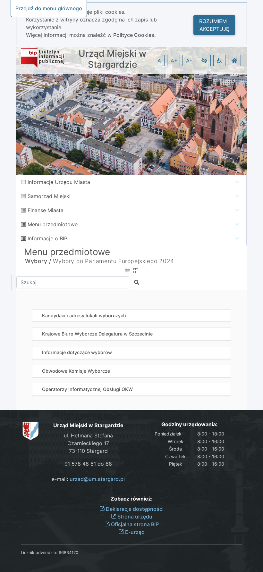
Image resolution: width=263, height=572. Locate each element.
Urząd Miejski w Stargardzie (112, 59)
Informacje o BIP (47, 238)
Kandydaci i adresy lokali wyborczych (84, 315)
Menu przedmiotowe (53, 224)
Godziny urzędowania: (189, 424)
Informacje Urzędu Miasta (59, 182)
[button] (204, 60)
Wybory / (38, 261)
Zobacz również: (132, 499)
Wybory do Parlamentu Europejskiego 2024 (113, 261)
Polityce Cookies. (134, 35)
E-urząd (134, 532)
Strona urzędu (134, 516)
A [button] (159, 60)
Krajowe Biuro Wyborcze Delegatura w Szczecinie (97, 333)
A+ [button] (174, 60)
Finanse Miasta (46, 210)
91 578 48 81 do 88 (88, 463)
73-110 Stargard (88, 451)
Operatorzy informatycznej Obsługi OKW (87, 389)
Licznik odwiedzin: (39, 552)
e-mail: (88, 479)
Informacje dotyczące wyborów (77, 352)
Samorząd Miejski (49, 196)
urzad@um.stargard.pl (97, 479)
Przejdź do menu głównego (48, 8)
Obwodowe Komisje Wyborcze (76, 371)
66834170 (68, 552)
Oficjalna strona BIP (134, 524)
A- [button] (189, 60)
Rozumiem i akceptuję (214, 25)
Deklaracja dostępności (134, 509)
